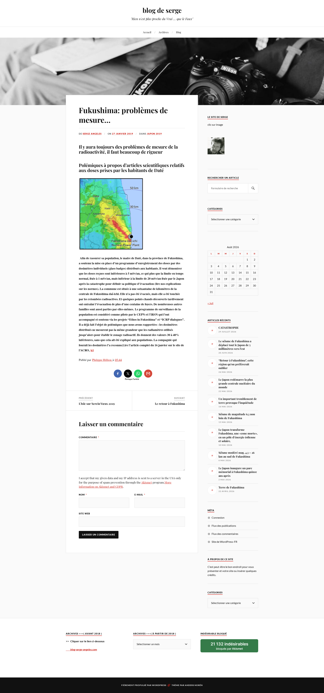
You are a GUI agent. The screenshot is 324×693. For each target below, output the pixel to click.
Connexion (218, 517)
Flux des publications (224, 525)
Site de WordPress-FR (224, 541)
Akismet (146, 482)
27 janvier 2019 (122, 133)
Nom (83, 494)
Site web (84, 513)
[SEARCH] (253, 188)
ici (92, 350)
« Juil (210, 303)
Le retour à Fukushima (170, 403)
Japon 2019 (154, 133)
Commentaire (89, 437)
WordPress (159, 685)
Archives (164, 32)
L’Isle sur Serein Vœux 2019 (97, 403)
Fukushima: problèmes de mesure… (123, 115)
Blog (178, 32)
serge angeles (92, 133)
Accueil (147, 32)
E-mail (139, 494)
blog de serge (162, 10)
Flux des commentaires (225, 533)
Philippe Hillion (102, 360)
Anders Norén (194, 685)
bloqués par (229, 646)
